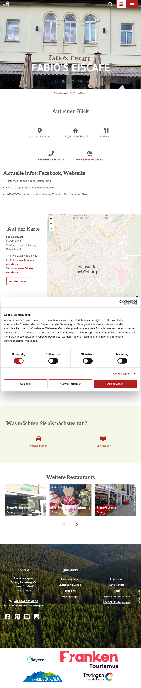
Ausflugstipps (70, 596)
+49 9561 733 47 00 (26, 601)
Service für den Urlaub (117, 596)
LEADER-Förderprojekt (116, 602)
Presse (117, 590)
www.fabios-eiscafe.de (89, 159)
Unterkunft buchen (69, 584)
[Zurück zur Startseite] (6, 5)
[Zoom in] (51, 218)
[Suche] (110, 4)
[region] (94, 257)
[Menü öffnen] (121, 4)
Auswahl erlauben (70, 383)
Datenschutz (116, 584)
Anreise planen (70, 579)
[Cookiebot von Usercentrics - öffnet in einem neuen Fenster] (122, 302)
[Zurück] (64, 524)
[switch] (53, 360)
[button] (132, 4)
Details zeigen (121, 373)
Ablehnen (25, 383)
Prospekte (70, 590)
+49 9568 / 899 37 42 (51, 159)
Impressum (116, 579)
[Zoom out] (51, 223)
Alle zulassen (115, 383)
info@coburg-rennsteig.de (28, 605)
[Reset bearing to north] (51, 228)
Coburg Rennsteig (61, 93)
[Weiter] (77, 524)
